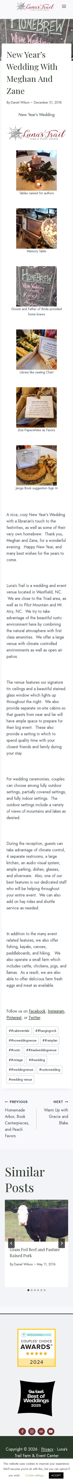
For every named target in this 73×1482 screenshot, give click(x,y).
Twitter (34, 1018)
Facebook (37, 1011)
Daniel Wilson (20, 102)
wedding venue (20, 1079)
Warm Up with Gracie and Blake (56, 1113)
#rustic (14, 1050)
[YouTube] (50, 1431)
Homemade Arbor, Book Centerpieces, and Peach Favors (17, 1119)
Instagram (56, 1011)
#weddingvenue (21, 1069)
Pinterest (13, 1018)
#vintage (16, 1060)
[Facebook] (22, 1431)
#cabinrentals (19, 1030)
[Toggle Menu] (64, 6)
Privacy (47, 1449)
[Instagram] (31, 1431)
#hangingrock (45, 1030)
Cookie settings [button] (34, 1475)
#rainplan (49, 1040)
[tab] (28, 1290)
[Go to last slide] (11, 1243)
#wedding (37, 1060)
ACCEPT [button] (56, 1475)
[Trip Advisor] (41, 1431)
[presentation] (36, 1221)
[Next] (61, 1243)
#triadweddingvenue (41, 1050)
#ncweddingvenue (22, 1040)
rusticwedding (49, 1069)
